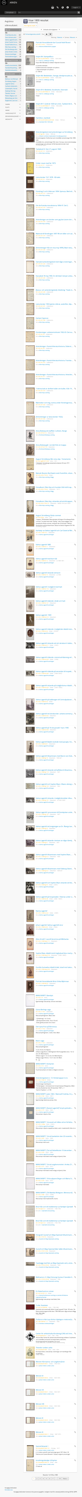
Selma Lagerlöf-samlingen (12, 40)
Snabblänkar (67, 7)
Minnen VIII (40, 1404)
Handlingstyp (10, 113)
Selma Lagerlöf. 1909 (43, 615)
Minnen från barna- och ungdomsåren (50, 1362)
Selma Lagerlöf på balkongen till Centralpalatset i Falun (56, 699)
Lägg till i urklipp (75, 42)
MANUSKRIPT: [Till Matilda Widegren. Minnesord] (54, 1193)
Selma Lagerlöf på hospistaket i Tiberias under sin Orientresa (59, 897)
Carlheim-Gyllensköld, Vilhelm (14, 86)
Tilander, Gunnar (10, 93)
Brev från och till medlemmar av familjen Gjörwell (54, 1207)
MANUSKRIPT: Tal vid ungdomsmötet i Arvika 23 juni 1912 (57, 1164)
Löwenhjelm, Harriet (11, 88)
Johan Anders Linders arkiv (13, 52)
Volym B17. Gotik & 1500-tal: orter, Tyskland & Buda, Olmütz (58, 104)
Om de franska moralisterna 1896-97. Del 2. (52, 205)
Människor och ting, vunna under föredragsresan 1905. (56, 403)
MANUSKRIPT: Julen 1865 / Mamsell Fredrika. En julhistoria (57, 1094)
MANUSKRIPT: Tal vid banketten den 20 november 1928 (56, 1136)
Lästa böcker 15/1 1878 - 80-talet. (48, 177)
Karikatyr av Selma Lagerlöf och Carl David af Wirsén (55, 530)
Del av (7, 29)
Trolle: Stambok (42, 1305)
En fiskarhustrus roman (45, 1291)
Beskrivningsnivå (11, 116)
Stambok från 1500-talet (46, 122)
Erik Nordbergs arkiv (11, 49)
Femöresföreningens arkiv (13, 56)
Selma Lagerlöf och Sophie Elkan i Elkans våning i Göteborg (58, 784)
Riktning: (53, 37)
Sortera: (67, 37)
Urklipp (57, 7)
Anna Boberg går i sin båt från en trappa (51, 445)
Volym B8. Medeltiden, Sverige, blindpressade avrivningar (57, 76)
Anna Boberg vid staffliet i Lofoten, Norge (51, 431)
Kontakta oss (9, 1490)
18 (59, 1479)
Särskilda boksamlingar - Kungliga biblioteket (18, 70)
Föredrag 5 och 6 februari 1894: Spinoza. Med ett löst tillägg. (58, 191)
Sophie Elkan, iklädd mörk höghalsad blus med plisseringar (58, 953)
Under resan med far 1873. (46, 163)
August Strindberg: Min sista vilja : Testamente (53, 459)
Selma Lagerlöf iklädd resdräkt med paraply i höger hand (57, 742)
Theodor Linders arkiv (44, 1348)
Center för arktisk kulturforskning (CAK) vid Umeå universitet (58, 1333)
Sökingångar (10, 12)
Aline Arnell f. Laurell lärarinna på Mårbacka (52, 939)
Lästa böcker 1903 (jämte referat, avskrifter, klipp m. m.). (57, 304)
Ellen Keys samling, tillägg (46, 477)
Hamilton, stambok (43, 118)
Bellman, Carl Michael (11, 79)
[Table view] (50, 34)
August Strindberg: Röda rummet (48, 515)
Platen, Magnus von (11, 96)
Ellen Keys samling (10, 47)
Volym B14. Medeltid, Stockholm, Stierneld (52, 90)
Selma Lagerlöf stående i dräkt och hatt (50, 601)
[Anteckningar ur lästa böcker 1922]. (49, 417)
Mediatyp (8, 119)
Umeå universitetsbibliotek (13, 65)
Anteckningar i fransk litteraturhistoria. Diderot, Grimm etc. (58, 346)
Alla (6, 32)
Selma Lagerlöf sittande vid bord (48, 573)
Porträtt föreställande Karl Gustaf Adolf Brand (53, 42)
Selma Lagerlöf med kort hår (46, 559)
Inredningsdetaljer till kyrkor (46, 1460)
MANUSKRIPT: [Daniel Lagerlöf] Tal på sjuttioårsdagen (56, 1108)
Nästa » (65, 1479)
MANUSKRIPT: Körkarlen (45, 1064)
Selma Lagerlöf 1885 (43, 545)
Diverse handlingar (10, 54)
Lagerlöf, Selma (9, 84)
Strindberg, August (10, 81)
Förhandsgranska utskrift (32, 34)
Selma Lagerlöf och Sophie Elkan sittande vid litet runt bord (58, 883)
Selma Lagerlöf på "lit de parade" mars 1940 (52, 728)
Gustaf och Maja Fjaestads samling (49, 1239)
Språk (62, 7)
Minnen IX (39, 1418)
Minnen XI (39, 1432)
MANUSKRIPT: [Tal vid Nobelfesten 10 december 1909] (56, 1150)
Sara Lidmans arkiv (10, 37)
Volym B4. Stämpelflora (44, 56)
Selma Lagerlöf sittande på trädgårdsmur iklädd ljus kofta (57, 685)
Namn (7, 104)
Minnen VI (39, 1376)
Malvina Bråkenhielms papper (47, 46)
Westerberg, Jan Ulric (11, 98)
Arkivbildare (10, 73)
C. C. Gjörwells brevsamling (46, 1211)
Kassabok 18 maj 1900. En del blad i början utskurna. (55, 276)
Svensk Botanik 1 (42, 1446)
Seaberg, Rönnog (10, 91)
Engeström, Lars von (11, 100)
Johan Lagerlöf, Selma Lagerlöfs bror (49, 925)
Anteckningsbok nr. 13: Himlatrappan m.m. (52, 1078)
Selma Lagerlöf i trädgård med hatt (49, 587)
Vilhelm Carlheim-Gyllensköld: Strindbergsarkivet (52, 136)
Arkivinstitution (11, 60)
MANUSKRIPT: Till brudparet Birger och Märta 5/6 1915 (56, 1178)
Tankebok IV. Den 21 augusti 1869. (48, 149)
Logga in (75, 7)
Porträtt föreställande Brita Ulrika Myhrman (52, 981)
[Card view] (46, 34)
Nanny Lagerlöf (41, 911)
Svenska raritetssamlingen (46, 1323)
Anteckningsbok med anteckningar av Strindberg (54, 132)
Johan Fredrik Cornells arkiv (13, 42)
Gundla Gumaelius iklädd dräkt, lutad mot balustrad (55, 967)
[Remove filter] (36, 26)
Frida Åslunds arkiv (10, 35)
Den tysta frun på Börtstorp (46, 1027)
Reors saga (40, 1041)
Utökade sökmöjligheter (50, 29)
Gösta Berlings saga (43, 1009)
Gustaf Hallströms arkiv (12, 44)
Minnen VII (40, 1390)
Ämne (7, 110)
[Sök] (79, 12)
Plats (7, 107)
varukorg (52, 7)
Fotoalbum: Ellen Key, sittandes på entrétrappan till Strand (58, 501)
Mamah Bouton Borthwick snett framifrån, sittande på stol (58, 473)
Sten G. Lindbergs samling (46, 60)
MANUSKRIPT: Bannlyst (44, 995)
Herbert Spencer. (42, 318)
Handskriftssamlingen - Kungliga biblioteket (18, 68)
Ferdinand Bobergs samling (47, 435)
